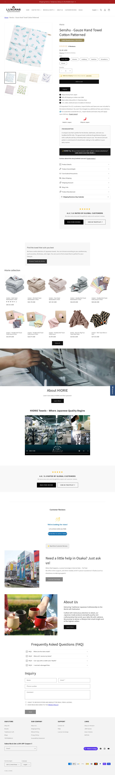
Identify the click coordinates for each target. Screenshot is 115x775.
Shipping (61, 52)
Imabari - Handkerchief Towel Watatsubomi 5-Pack (78, 298)
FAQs (59, 729)
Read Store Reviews (73, 222)
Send (30, 712)
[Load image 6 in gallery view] (22, 89)
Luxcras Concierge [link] (54, 579)
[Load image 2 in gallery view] (22, 77)
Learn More (57, 401)
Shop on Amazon (89, 725)
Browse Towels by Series (37, 261)
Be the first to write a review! (57, 533)
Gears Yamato (89, 732)
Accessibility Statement (38, 738)
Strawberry (104, 59)
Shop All (6, 725)
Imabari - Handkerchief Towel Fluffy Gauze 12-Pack (99, 298)
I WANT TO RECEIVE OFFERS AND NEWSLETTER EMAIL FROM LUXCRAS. (49, 702)
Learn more (89, 75)
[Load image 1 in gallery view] (10, 77)
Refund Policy (35, 732)
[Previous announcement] (5, 1)
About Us (34, 725)
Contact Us (61, 725)
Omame (74, 59)
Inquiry (65, 89)
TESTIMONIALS (8, 738)
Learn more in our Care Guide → (85, 153)
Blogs (6, 735)
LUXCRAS (10, 771)
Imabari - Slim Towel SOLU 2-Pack (99, 333)
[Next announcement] (110, 1)
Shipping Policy (35, 729)
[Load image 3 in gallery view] (34, 77)
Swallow (93, 59)
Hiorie (61, 24)
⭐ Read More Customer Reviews (57, 546)
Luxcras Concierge (63, 732)
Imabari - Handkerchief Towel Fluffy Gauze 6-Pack (14, 333)
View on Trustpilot (95, 222)
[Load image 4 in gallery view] (46, 77)
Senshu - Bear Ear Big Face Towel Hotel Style (77, 333)
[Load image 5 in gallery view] (10, 89)
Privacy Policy (35, 735)
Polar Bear (64, 59)
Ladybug (84, 59)
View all (57, 343)
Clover (63, 63)
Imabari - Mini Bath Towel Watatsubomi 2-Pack (34, 298)
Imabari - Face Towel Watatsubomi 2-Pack (54, 298)
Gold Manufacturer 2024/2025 (72, 40)
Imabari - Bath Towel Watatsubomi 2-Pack (11, 298)
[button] (36, 10)
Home (6, 17)
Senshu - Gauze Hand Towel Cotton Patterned (24, 17)
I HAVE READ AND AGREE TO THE (42, 705)
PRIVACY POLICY (53, 705)
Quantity (61, 67)
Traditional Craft (9, 732)
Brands (6, 729)
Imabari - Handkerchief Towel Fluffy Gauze (57, 333)
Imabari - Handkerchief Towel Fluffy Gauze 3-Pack (35, 333)
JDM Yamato (88, 729)
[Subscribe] (35, 748)
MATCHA (87, 735)
